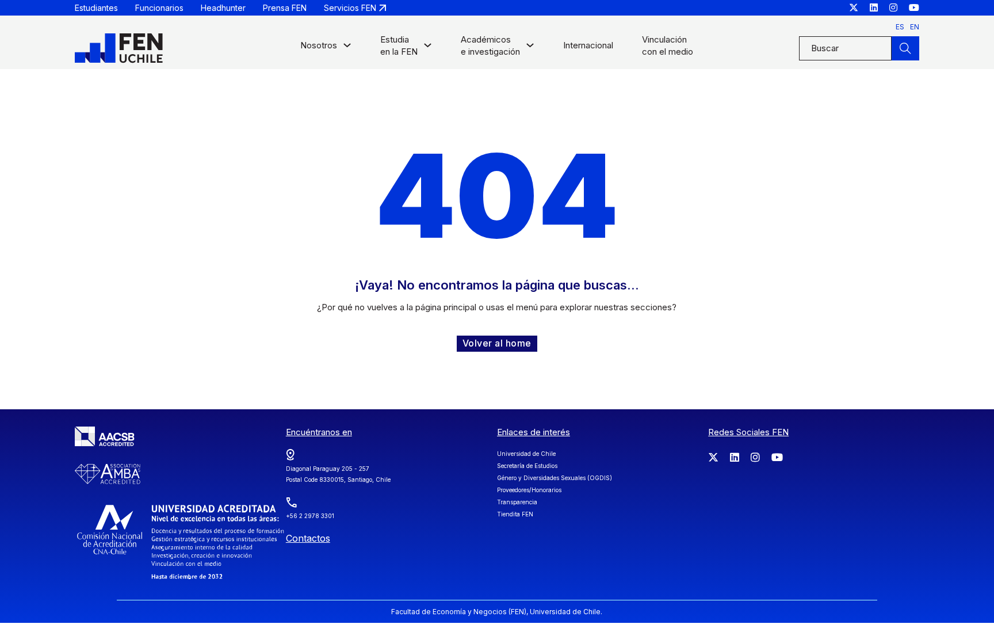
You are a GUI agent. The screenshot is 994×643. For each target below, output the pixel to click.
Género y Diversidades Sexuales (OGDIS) (554, 477)
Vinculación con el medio (667, 45)
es (900, 26)
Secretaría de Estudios (527, 465)
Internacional (588, 45)
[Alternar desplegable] (347, 48)
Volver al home (497, 343)
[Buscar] (905, 48)
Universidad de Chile (526, 453)
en (914, 26)
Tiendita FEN (515, 514)
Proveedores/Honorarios (529, 489)
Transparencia (517, 502)
